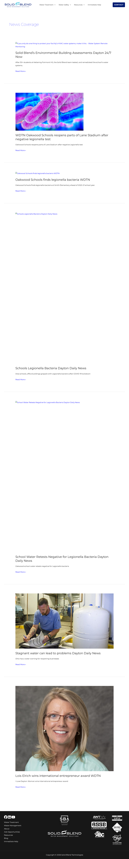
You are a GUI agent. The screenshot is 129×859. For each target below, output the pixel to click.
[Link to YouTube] (13, 817)
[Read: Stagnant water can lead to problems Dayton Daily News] (64, 621)
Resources (78, 5)
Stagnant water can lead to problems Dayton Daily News (58, 653)
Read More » (20, 71)
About (6, 829)
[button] (54, 4)
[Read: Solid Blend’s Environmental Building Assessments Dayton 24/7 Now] (64, 45)
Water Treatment (46, 5)
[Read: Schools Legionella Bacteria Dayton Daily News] (64, 288)
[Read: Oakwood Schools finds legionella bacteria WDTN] (37, 173)
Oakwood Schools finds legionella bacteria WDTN (52, 180)
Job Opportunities (12, 832)
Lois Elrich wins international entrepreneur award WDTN (58, 776)
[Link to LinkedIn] (9, 817)
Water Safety (64, 5)
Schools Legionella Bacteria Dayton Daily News (50, 368)
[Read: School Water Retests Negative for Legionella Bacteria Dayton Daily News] (64, 476)
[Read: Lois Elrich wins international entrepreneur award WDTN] (64, 728)
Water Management (12, 826)
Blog (6, 838)
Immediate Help (94, 5)
